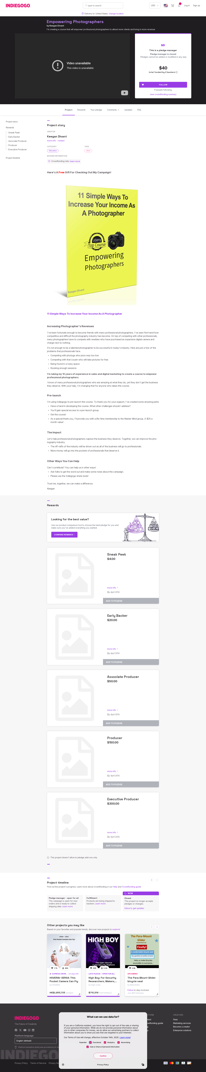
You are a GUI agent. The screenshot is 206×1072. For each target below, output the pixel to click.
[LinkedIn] (33, 1030)
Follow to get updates (134, 908)
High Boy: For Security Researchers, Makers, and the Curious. (102, 981)
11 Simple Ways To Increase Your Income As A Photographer (84, 313)
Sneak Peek (14, 132)
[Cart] (172, 5)
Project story (12, 121)
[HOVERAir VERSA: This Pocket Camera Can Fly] (64, 951)
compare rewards (64, 534)
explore (116, 929)
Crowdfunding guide (131, 887)
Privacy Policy (21, 1063)
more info (51, 140)
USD (153, 5)
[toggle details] (80, 996)
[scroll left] (152, 880)
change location (116, 13)
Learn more (67, 906)
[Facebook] (16, 1030)
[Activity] (179, 5)
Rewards (10, 127)
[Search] (86, 5)
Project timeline (13, 158)
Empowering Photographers (75, 21)
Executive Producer (17, 149)
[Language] (165, 5)
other (88, 151)
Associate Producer (17, 141)
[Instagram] (29, 1030)
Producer (12, 145)
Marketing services (182, 1023)
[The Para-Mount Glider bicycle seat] (142, 951)
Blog (146, 1026)
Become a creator (181, 1026)
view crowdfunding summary (163, 94)
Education (53, 151)
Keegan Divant (56, 25)
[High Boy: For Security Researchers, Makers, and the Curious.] (103, 951)
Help (115, 887)
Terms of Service (38, 1063)
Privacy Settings (56, 1063)
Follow (163, 85)
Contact (147, 1019)
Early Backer (14, 137)
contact (61, 140)
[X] (20, 1030)
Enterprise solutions (182, 1030)
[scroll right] (157, 927)
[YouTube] (24, 1030)
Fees (175, 1019)
